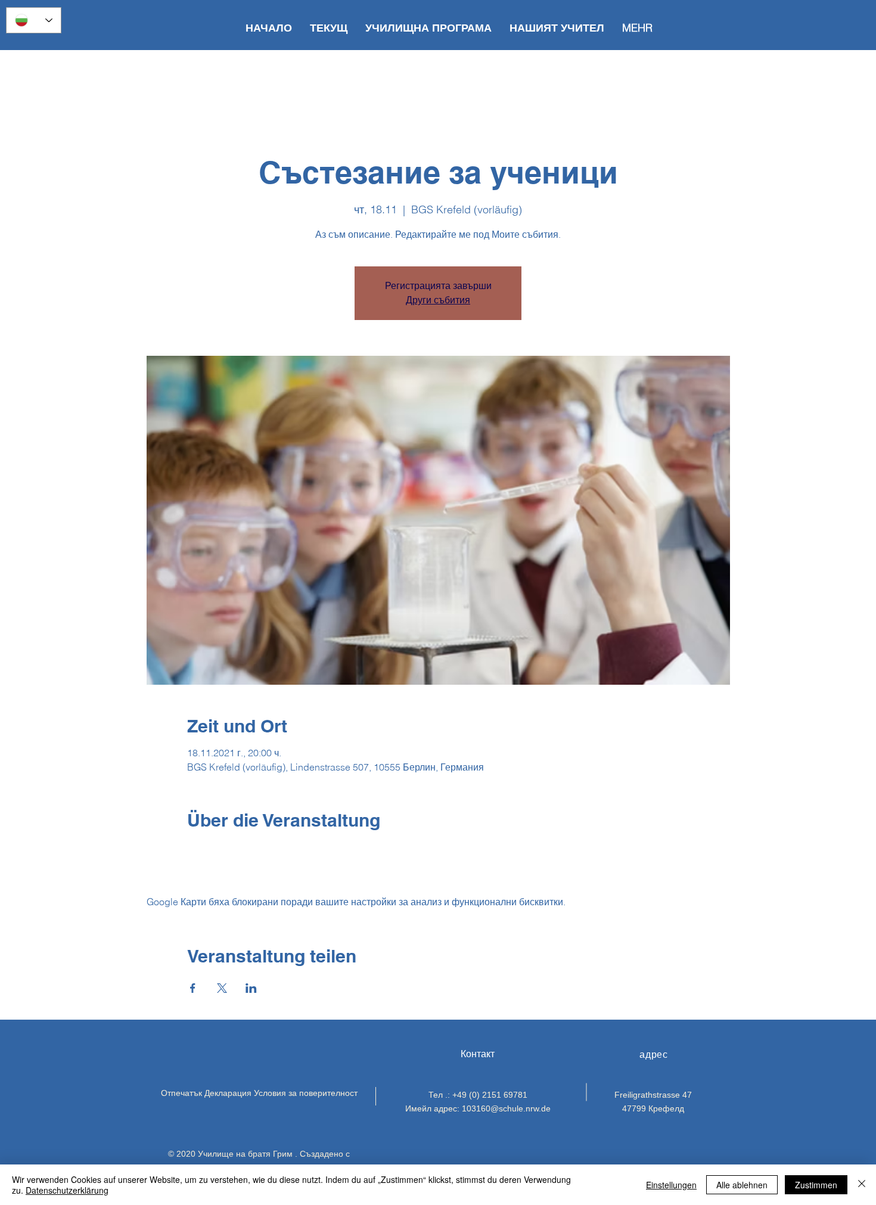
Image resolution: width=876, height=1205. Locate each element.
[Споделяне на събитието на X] (222, 988)
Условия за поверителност (306, 1093)
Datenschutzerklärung (67, 1190)
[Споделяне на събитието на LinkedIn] (251, 988)
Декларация (227, 1093)
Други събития (438, 300)
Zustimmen (816, 1185)
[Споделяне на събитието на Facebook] (192, 988)
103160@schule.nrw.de (506, 1108)
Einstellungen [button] (671, 1185)
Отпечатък (181, 1093)
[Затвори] (862, 1184)
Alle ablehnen (742, 1185)
